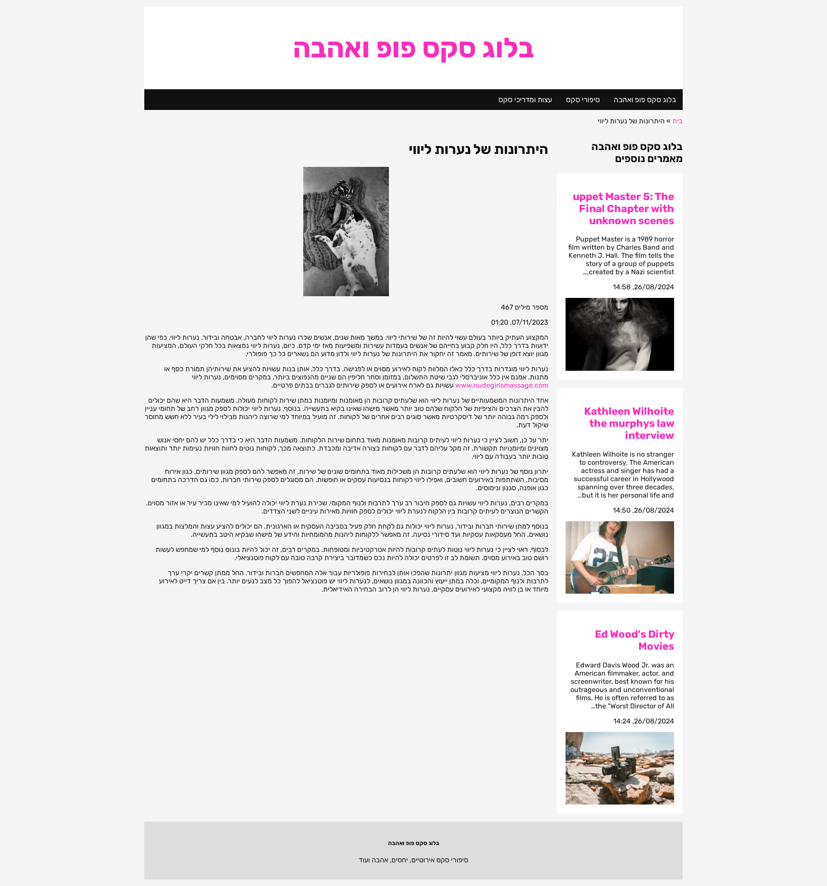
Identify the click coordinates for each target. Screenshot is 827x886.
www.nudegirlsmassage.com (501, 385)
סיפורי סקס (583, 99)
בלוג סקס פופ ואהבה (413, 47)
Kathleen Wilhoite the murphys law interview (629, 423)
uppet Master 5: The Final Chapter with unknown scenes (623, 209)
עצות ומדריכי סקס (525, 99)
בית (677, 121)
